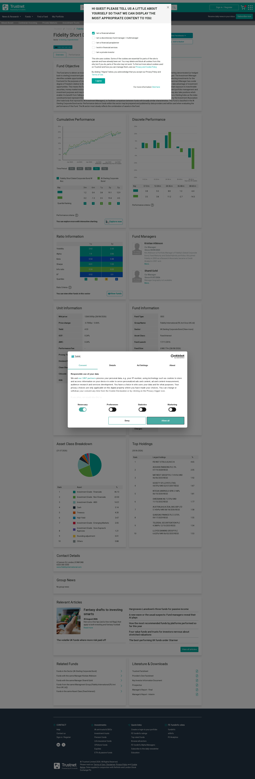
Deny (127, 420)
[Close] (168, 7)
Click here (156, 87)
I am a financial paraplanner (107, 43)
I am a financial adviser (105, 33)
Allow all (165, 420)
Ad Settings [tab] (142, 365)
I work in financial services (107, 47)
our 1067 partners (87, 378)
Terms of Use (97, 75)
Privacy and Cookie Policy (146, 67)
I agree (98, 81)
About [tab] (172, 365)
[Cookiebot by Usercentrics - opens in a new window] (172, 356)
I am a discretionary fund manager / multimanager (117, 38)
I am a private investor (105, 52)
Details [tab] (112, 365)
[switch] (112, 409)
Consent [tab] (83, 365)
